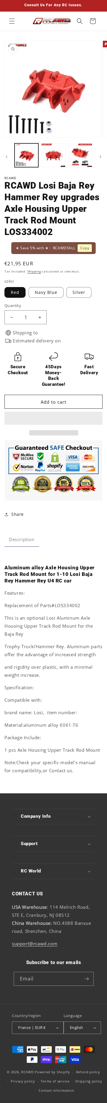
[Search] (79, 21)
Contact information (56, 1090)
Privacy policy (23, 1081)
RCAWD (27, 1072)
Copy (84, 247)
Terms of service (55, 1081)
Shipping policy (88, 1081)
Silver (79, 292)
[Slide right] (100, 156)
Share (17, 514)
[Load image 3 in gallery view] (80, 155)
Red (15, 292)
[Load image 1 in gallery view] (26, 155)
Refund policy (88, 1072)
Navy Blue (46, 292)
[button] (53, 418)
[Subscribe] (86, 979)
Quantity (12, 305)
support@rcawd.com (34, 944)
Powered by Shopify (52, 1072)
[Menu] (11, 21)
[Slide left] (6, 156)
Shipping (34, 271)
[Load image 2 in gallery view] (53, 155)
